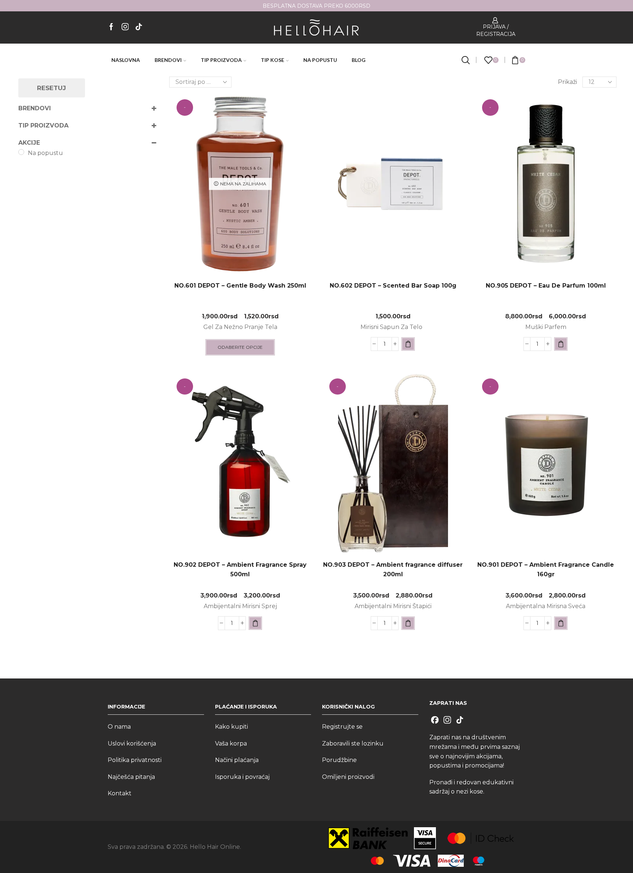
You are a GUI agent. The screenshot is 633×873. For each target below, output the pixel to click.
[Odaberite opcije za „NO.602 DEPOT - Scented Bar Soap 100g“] (408, 344)
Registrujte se (342, 726)
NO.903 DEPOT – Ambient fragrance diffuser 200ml (393, 569)
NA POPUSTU (320, 60)
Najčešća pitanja (131, 776)
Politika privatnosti (135, 760)
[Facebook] (111, 27)
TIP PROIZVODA (221, 60)
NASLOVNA (125, 60)
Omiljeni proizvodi (348, 776)
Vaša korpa (231, 743)
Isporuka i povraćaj (242, 776)
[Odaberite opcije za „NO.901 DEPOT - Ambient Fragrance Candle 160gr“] (561, 623)
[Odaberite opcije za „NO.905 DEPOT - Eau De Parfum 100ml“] (561, 344)
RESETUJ (51, 88)
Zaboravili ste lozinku (353, 743)
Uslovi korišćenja (132, 743)
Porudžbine (339, 760)
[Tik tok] (138, 27)
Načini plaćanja (237, 760)
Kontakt (120, 793)
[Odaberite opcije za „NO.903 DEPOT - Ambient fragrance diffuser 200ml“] (408, 623)
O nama (119, 726)
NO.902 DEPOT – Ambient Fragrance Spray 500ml (240, 569)
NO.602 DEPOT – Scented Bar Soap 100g (393, 285)
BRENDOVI (168, 60)
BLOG (359, 60)
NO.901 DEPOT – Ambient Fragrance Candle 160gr (545, 569)
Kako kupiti (231, 726)
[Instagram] (125, 27)
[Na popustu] (21, 152)
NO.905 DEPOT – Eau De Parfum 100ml (546, 285)
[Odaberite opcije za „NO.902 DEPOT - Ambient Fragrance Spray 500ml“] (255, 623)
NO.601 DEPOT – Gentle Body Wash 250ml (240, 285)
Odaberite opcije (240, 347)
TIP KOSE (272, 60)
